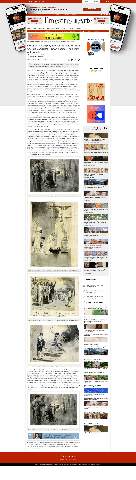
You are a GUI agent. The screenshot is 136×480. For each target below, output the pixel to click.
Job (85, 29)
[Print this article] (72, 60)
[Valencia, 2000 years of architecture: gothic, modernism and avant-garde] (96, 230)
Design (79, 29)
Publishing (81, 31)
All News (34, 31)
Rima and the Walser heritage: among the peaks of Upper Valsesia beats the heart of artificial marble (96, 222)
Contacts (74, 14)
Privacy (83, 464)
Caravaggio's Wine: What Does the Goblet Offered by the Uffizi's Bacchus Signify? (94, 140)
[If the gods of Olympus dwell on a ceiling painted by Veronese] (96, 170)
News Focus (64, 31)
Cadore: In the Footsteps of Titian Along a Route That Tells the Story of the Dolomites (96, 186)
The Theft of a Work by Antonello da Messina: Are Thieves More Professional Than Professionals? (95, 321)
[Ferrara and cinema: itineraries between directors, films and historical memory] (96, 242)
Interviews (56, 31)
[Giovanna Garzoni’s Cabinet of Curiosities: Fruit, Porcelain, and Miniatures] (96, 194)
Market (88, 31)
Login (86, 1)
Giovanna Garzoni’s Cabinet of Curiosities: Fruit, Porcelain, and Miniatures (96, 198)
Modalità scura (98, 464)
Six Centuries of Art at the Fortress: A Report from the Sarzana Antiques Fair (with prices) (95, 411)
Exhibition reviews (53, 29)
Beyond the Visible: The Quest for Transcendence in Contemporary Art (93, 386)
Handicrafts (73, 31)
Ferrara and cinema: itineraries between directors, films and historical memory (93, 246)
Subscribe (95, 1)
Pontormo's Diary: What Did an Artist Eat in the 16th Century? (96, 334)
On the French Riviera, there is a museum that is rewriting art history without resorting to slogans (96, 151)
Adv (80, 14)
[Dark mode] (79, 60)
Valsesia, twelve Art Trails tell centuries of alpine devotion (96, 210)
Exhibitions (47, 31)
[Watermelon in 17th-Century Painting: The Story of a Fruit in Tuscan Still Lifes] (96, 159)
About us (58, 14)
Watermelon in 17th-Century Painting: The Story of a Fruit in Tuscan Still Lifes (96, 163)
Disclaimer (40, 56)
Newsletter (66, 14)
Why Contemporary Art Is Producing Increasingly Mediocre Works (93, 360)
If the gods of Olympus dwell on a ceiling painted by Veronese (94, 175)
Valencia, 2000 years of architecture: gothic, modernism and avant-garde (95, 234)
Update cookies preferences (90, 464)
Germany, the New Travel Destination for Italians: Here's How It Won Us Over (94, 373)
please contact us (35, 448)
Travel (72, 29)
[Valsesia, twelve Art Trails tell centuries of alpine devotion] (96, 205)
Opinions (64, 29)
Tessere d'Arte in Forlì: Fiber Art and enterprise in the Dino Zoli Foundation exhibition (95, 258)
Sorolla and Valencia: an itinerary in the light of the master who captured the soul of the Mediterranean (95, 270)
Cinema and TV (97, 31)
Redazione (30, 55)
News (28, 29)
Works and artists (38, 29)
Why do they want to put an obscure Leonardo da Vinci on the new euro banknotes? (95, 307)
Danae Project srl (78, 464)
